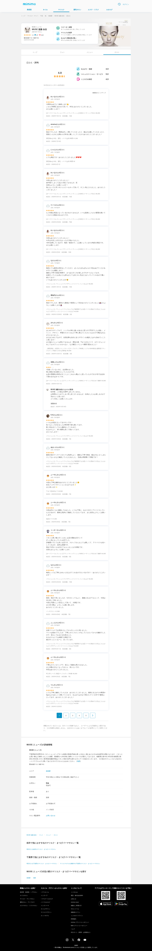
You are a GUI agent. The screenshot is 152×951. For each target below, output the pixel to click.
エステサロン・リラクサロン (28, 905)
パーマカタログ (45, 902)
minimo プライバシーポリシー (80, 922)
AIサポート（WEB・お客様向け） (81, 932)
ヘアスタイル (45, 892)
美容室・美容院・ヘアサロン (28, 892)
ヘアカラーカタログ (47, 899)
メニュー (90, 52)
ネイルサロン (24, 895)
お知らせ (73, 899)
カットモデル (45, 915)
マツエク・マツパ (32, 16)
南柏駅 (50, 16)
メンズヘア (44, 895)
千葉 (41, 16)
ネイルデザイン (45, 909)
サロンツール (75, 909)
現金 (47, 783)
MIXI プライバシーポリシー (79, 925)
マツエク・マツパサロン (27, 899)
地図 (78, 761)
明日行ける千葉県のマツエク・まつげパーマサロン (42, 863)
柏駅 (34, 878)
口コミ (56, 835)
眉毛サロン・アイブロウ (27, 902)
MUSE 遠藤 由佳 (59, 16)
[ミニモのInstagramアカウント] (67, 940)
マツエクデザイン (46, 912)
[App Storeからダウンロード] (105, 904)
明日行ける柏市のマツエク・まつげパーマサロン (41, 849)
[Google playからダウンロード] (121, 904)
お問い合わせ (50, 815)
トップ (23, 16)
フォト (62, 52)
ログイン (126, 4)
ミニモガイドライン (77, 915)
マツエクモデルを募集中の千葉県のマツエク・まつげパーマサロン (80, 863)
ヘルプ (73, 929)
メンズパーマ (45, 905)
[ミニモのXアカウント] (73, 940)
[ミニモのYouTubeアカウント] (85, 940)
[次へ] (92, 715)
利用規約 (73, 919)
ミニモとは (74, 892)
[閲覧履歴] (119, 4)
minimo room (75, 902)
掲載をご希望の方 (76, 905)
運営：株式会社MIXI (77, 895)
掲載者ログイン (75, 912)
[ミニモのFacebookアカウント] (79, 940)
